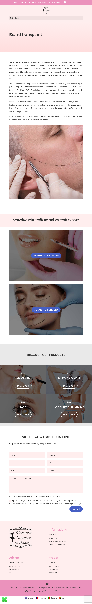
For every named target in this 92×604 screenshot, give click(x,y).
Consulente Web (61, 591)
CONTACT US (53, 538)
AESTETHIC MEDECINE (16, 563)
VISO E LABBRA (54, 569)
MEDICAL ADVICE (14, 569)
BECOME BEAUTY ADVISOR (57, 541)
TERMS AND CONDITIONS (57, 544)
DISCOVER (23, 385)
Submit (76, 509)
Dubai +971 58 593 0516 (49, 2)
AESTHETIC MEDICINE (46, 255)
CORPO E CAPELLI (54, 566)
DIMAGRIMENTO (54, 573)
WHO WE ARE (53, 535)
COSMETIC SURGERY (46, 309)
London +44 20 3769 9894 (23, 2)
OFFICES (12, 573)
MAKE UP (52, 563)
